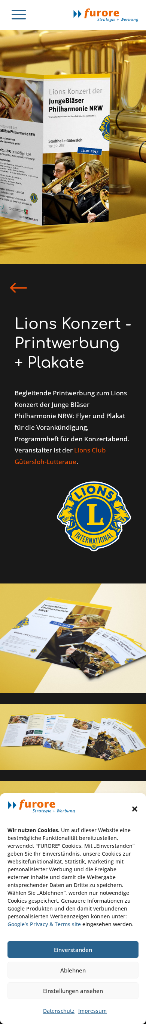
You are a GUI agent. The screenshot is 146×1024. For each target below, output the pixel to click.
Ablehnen (73, 970)
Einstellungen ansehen (73, 991)
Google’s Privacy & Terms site (44, 924)
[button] (135, 809)
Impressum (92, 1010)
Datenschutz (58, 1010)
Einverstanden (73, 949)
